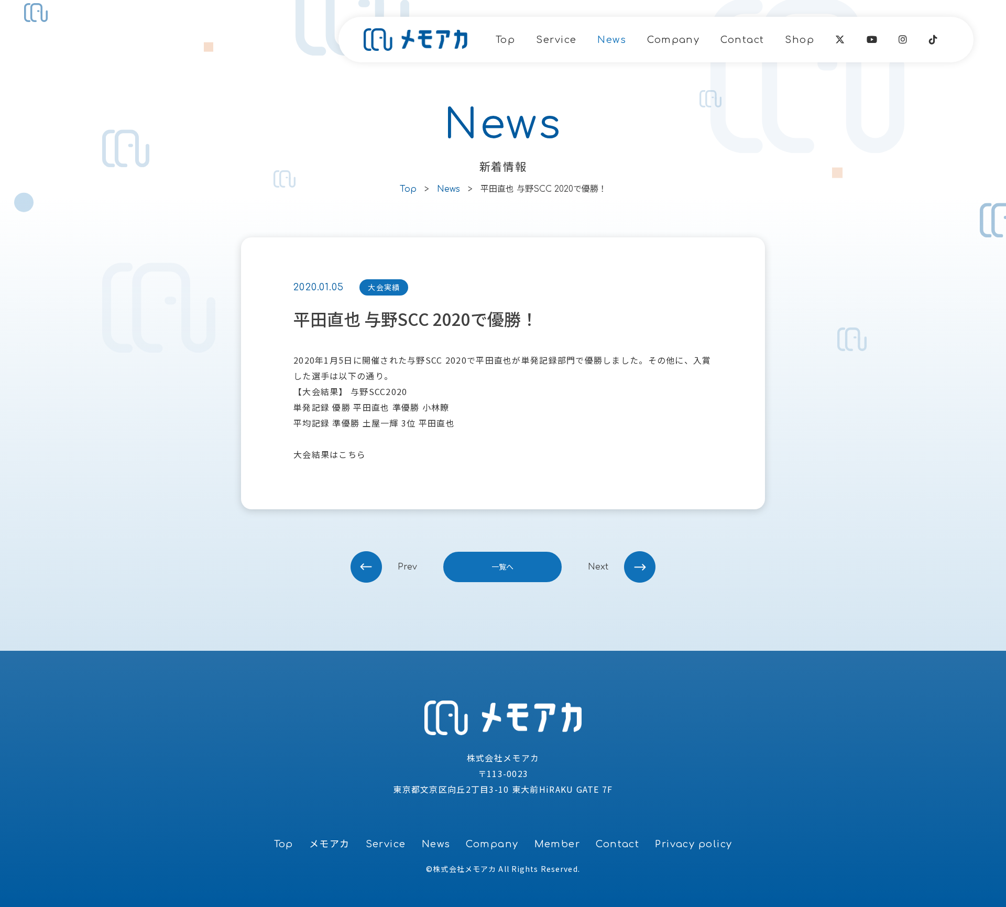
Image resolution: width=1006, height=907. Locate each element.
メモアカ (329, 844)
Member (557, 844)
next (598, 567)
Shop (799, 40)
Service (556, 40)
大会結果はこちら (329, 454)
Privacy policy (693, 844)
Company (673, 40)
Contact (742, 40)
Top (505, 40)
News (611, 40)
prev (407, 567)
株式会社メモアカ (464, 869)
